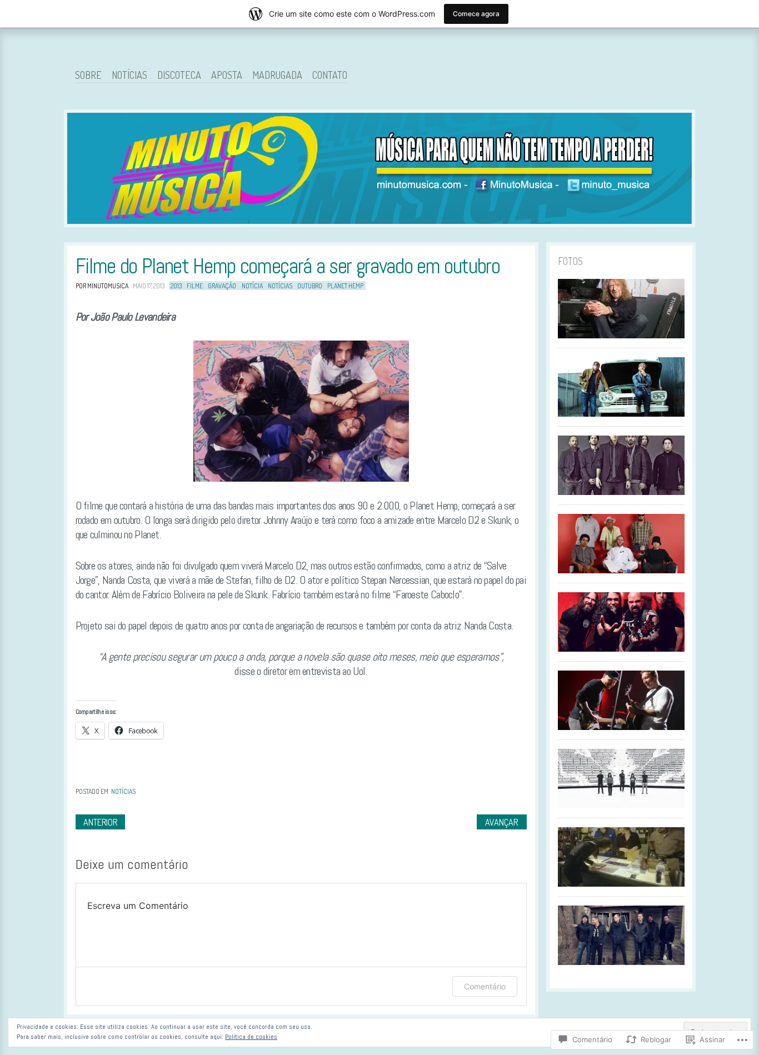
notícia (252, 286)
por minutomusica (102, 286)
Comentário (485, 986)
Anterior (100, 822)
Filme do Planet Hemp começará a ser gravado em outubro (288, 266)
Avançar (501, 822)
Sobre (88, 75)
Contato (329, 75)
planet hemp (345, 286)
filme (195, 286)
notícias (280, 286)
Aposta (226, 75)
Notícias (129, 75)
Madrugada (277, 75)
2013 (176, 286)
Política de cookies (251, 1036)
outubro (309, 286)
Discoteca (179, 75)
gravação (222, 286)
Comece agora (476, 13)
